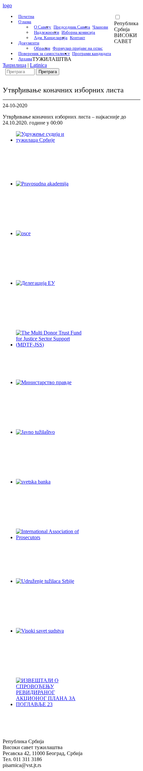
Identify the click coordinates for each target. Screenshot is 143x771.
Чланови (100, 27)
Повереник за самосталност (44, 53)
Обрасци (42, 48)
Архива (25, 58)
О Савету (42, 27)
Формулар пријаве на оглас (78, 48)
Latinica (38, 65)
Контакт (77, 37)
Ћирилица (14, 65)
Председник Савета (72, 27)
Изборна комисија (78, 32)
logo (7, 5)
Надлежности (46, 32)
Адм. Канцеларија (51, 37)
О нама (24, 21)
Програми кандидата (91, 53)
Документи (28, 42)
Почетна (26, 16)
